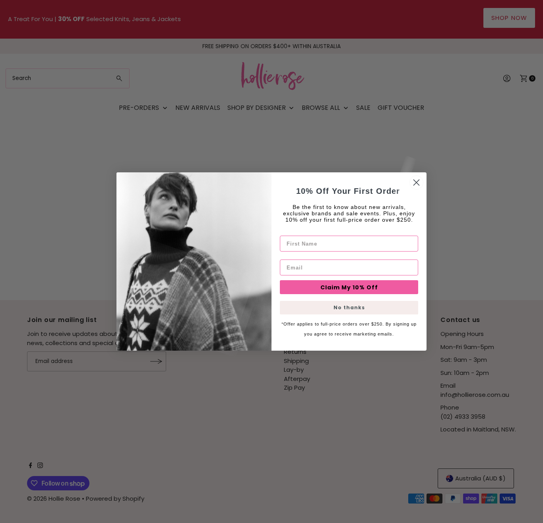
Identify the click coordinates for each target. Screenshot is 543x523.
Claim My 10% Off (349, 287)
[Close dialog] (416, 182)
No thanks (349, 307)
